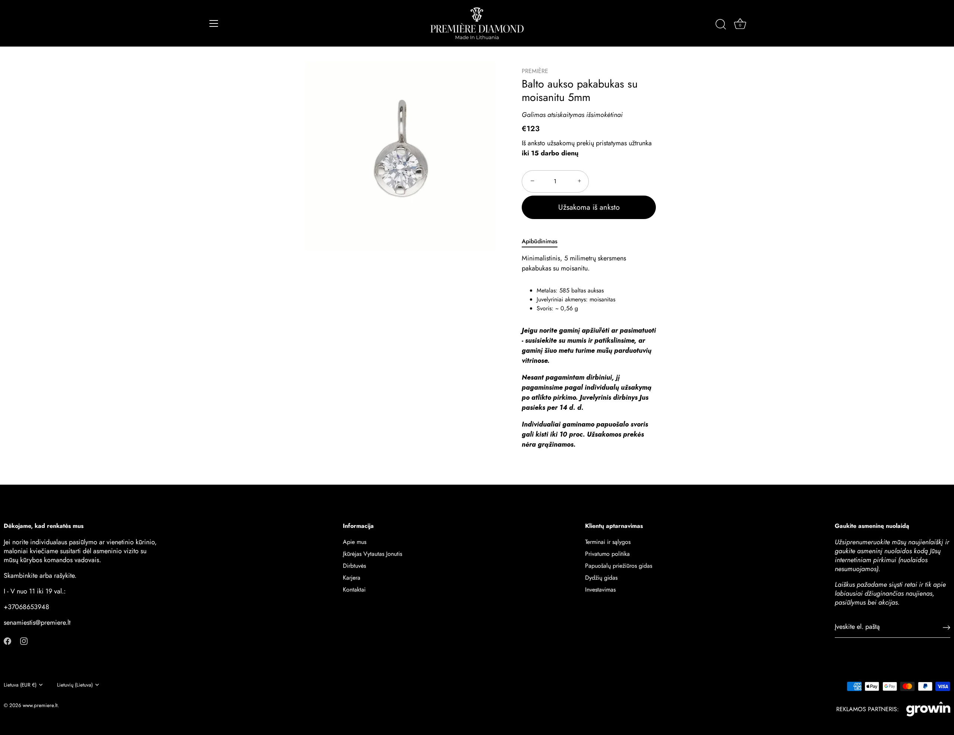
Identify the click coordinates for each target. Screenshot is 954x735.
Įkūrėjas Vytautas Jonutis (372, 553)
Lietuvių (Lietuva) (75, 685)
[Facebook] (7, 640)
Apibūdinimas (539, 241)
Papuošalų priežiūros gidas (618, 565)
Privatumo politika (607, 553)
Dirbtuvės (354, 565)
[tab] (543, 241)
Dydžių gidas (601, 577)
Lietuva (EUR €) (20, 685)
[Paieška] (721, 24)
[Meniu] (214, 23)
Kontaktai (354, 589)
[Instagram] (24, 640)
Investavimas (600, 589)
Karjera (351, 577)
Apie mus (354, 542)
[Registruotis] (946, 626)
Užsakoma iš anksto (589, 207)
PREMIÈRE (535, 71)
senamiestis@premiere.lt (37, 622)
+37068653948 (26, 607)
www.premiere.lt (40, 705)
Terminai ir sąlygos (608, 542)
